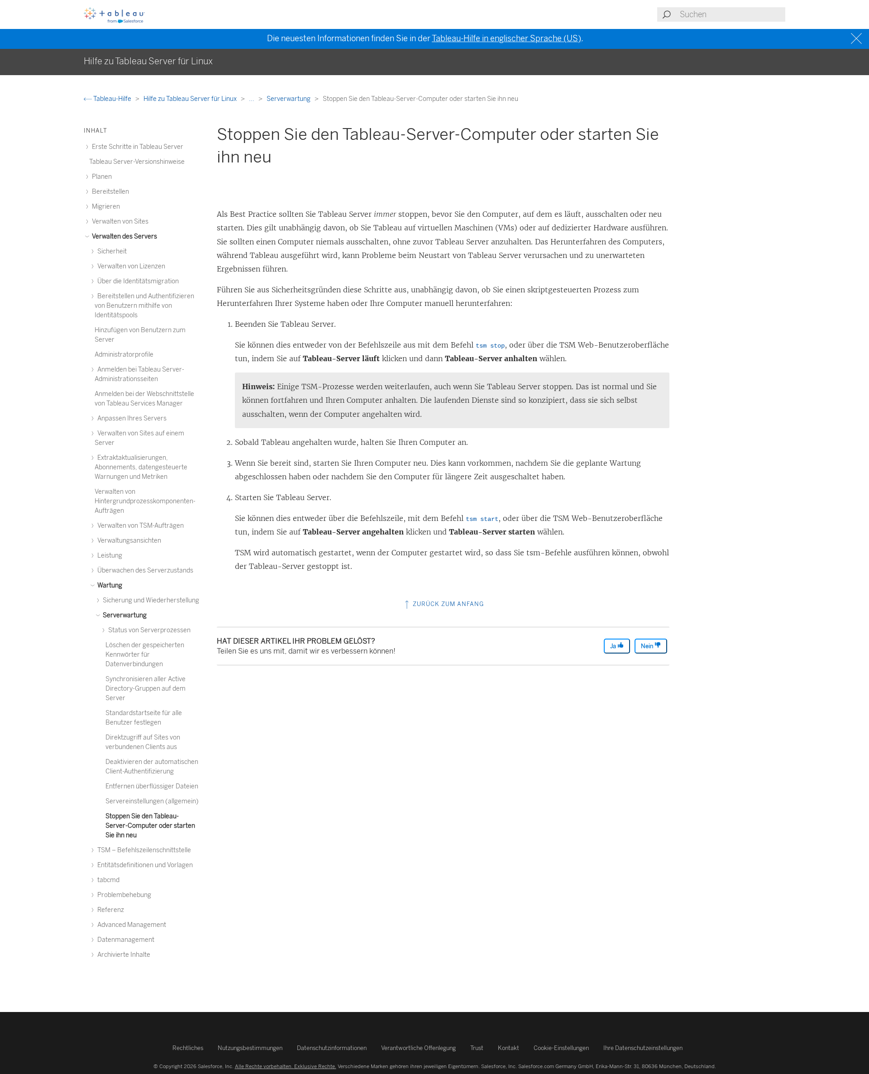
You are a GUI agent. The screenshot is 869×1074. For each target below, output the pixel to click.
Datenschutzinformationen (332, 1048)
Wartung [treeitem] (109, 585)
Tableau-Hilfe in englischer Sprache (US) (506, 38)
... (252, 99)
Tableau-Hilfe (112, 99)
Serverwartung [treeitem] (124, 615)
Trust (476, 1048)
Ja (613, 646)
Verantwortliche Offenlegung (418, 1048)
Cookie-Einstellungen (561, 1048)
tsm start (482, 519)
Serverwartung (289, 99)
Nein (647, 646)
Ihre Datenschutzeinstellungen (643, 1048)
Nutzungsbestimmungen (250, 1048)
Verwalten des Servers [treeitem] (124, 236)
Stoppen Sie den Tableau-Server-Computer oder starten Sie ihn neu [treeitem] (150, 825)
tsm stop (490, 345)
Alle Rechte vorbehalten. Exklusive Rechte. (285, 1066)
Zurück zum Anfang (447, 604)
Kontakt (508, 1048)
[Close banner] (857, 38)
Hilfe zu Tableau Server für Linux (190, 99)
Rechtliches (187, 1048)
